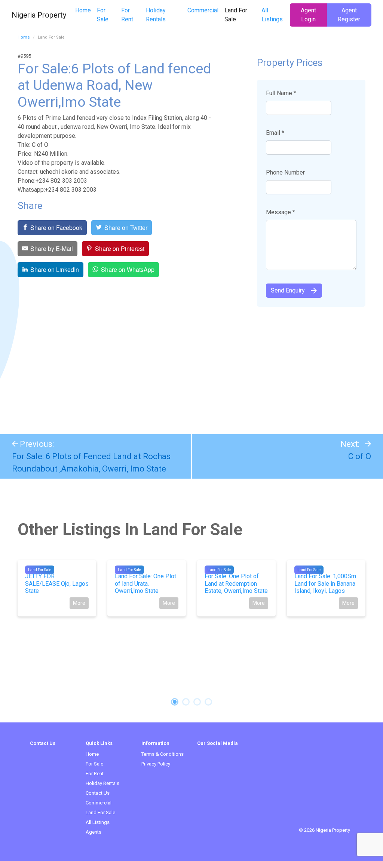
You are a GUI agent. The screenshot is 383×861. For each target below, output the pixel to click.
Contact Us (98, 793)
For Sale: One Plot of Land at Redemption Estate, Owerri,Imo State (236, 583)
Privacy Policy (155, 764)
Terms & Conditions (162, 754)
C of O (359, 456)
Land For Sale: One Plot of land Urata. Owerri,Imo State (145, 583)
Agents (93, 832)
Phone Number (285, 172)
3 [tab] (197, 702)
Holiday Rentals (156, 15)
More (79, 603)
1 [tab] (174, 702)
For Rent (127, 15)
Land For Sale (240, 15)
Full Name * (281, 93)
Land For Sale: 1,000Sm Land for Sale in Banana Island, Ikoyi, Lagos (325, 583)
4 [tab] (208, 702)
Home (83, 10)
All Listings (272, 15)
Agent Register (349, 15)
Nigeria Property (39, 14)
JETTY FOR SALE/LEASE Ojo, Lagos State (57, 583)
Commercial (202, 10)
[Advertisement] (191, 366)
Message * (280, 212)
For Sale (102, 15)
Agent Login (308, 15)
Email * (275, 132)
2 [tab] (186, 702)
